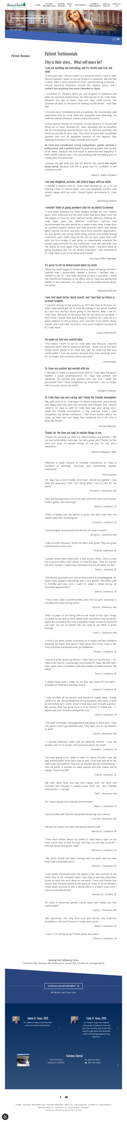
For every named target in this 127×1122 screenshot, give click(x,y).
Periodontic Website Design (57, 1110)
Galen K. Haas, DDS (38, 1018)
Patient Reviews (20, 55)
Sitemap (85, 1107)
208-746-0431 (16, 29)
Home (38, 5)
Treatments (81, 5)
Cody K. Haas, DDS (96, 1018)
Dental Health (45, 1107)
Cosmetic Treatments (99, 1104)
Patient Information (34, 1104)
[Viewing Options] (5, 1116)
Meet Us (68, 1104)
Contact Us (61, 1107)
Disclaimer (73, 1107)
